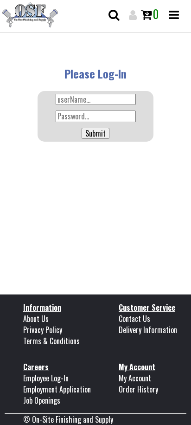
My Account (135, 378)
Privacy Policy (42, 329)
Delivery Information (148, 329)
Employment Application (57, 389)
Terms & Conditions (51, 341)
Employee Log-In (46, 378)
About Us (36, 318)
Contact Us (134, 318)
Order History (138, 389)
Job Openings (41, 400)
